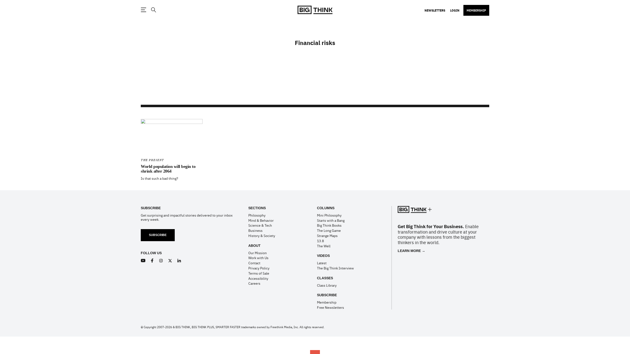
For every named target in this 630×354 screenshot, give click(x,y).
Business (255, 230)
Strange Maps (327, 235)
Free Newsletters (330, 307)
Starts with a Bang (331, 220)
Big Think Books (329, 225)
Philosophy (257, 215)
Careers (254, 283)
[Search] (153, 10)
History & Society (261, 235)
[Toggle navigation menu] (143, 10)
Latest (322, 262)
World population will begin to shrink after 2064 (168, 169)
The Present (152, 160)
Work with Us (258, 257)
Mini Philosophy (329, 215)
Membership (476, 10)
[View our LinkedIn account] (179, 260)
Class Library (327, 285)
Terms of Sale (258, 273)
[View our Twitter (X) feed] (170, 260)
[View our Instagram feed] (161, 260)
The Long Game (329, 230)
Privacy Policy (258, 268)
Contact (254, 262)
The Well (324, 245)
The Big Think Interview (335, 268)
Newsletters (435, 10)
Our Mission (257, 252)
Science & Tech (260, 225)
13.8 (320, 240)
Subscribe (158, 235)
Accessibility (258, 278)
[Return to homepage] (315, 10)
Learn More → (411, 251)
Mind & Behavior (261, 220)
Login (454, 10)
